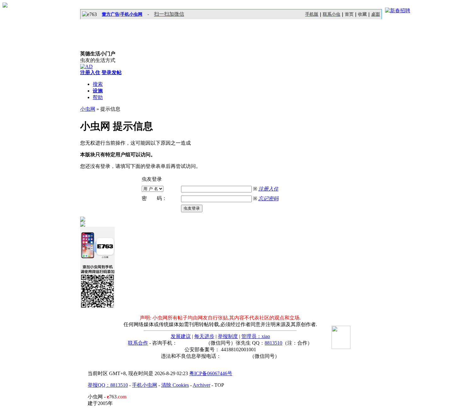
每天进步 (204, 336)
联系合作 (138, 343)
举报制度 (228, 336)
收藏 (362, 14)
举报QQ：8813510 (108, 385)
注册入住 (268, 188)
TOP (219, 385)
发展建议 (181, 336)
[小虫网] (108, 34)
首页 (349, 14)
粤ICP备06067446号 (210, 373)
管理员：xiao (255, 336)
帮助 (98, 97)
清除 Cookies (175, 385)
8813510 (273, 343)
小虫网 (87, 109)
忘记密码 (268, 198)
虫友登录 (192, 208)
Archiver (201, 385)
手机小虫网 (144, 385)
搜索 (98, 84)
